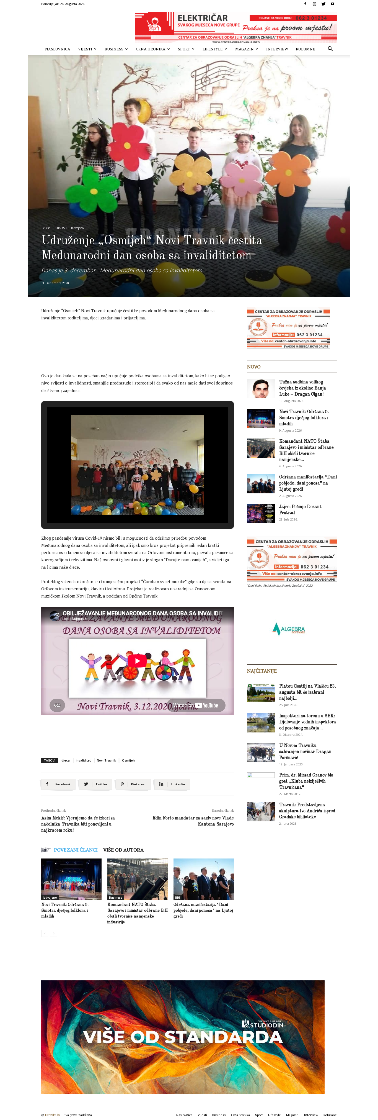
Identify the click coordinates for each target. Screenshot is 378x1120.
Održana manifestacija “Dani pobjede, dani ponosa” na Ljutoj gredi (203, 911)
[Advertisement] (142, 341)
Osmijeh (128, 760)
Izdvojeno (77, 228)
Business (114, 49)
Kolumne (305, 49)
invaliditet (83, 760)
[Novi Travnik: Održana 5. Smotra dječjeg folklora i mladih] (71, 879)
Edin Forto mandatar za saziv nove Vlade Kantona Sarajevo (193, 821)
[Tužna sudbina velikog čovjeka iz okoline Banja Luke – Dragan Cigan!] (261, 388)
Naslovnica (57, 49)
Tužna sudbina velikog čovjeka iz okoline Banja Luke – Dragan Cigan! (302, 388)
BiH (177, 897)
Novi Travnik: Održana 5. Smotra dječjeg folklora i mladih (65, 911)
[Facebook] (305, 4)
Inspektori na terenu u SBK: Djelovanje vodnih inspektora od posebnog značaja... (307, 722)
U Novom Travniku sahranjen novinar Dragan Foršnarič (305, 752)
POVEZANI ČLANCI (76, 849)
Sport (184, 49)
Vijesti (85, 49)
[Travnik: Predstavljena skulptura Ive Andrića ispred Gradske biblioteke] (261, 811)
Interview (277, 49)
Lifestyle (213, 49)
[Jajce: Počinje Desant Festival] (261, 513)
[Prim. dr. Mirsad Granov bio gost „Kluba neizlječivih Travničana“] (261, 781)
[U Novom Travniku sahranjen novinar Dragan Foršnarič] (261, 752)
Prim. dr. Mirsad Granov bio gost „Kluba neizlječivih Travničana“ (306, 781)
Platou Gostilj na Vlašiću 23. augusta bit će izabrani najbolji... (307, 692)
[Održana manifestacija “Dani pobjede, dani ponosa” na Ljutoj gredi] (204, 879)
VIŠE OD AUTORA (123, 849)
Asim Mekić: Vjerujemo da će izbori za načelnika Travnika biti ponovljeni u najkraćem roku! (78, 824)
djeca (65, 760)
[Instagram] (314, 4)
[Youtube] (332, 4)
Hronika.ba (53, 1115)
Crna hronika (150, 49)
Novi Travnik (106, 760)
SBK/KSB (60, 228)
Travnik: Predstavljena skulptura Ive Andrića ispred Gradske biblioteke (307, 811)
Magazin (244, 49)
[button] (330, 49)
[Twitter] (323, 4)
